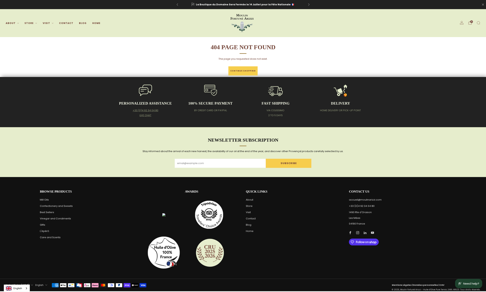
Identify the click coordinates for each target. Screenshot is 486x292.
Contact (66, 23)
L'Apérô (44, 231)
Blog (83, 23)
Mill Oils (44, 200)
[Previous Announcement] (177, 4)
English (39, 285)
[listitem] (243, 4)
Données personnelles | (426, 285)
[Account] (462, 23)
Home (96, 23)
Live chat (145, 115)
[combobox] (17, 288)
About (11, 23)
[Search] (478, 23)
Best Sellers (47, 212)
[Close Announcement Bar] (483, 4)
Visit (46, 23)
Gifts (42, 225)
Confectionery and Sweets (56, 206)
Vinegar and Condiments (55, 218)
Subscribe (289, 163)
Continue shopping (243, 70)
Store (29, 23)
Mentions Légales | (402, 285)
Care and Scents (50, 237)
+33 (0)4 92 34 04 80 (145, 110)
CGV (441, 285)
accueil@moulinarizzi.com (365, 200)
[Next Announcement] (308, 4)
